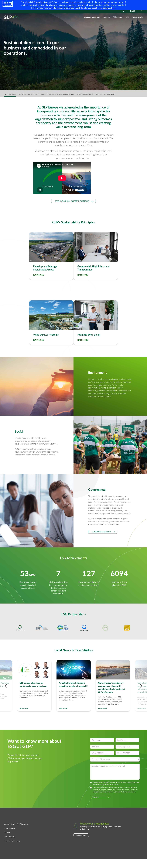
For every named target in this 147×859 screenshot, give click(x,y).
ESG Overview (10, 94)
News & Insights (137, 17)
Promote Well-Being (85, 94)
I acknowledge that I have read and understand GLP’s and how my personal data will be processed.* (116, 783)
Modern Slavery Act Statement (16, 824)
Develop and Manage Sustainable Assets (57, 94)
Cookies (7, 832)
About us (107, 17)
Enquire (95, 797)
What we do (117, 17)
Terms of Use (9, 836)
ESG (127, 17)
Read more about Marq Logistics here (98, 7)
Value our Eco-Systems (105, 94)
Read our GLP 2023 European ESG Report (72, 201)
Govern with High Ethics (28, 94)
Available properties (92, 17)
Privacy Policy (132, 782)
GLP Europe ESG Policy (101, 532)
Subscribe (81, 835)
